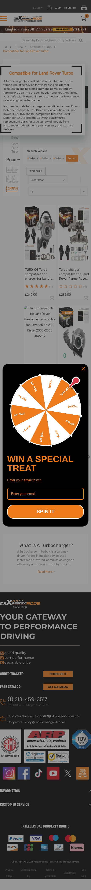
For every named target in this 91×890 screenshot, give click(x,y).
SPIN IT (46, 511)
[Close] (83, 369)
